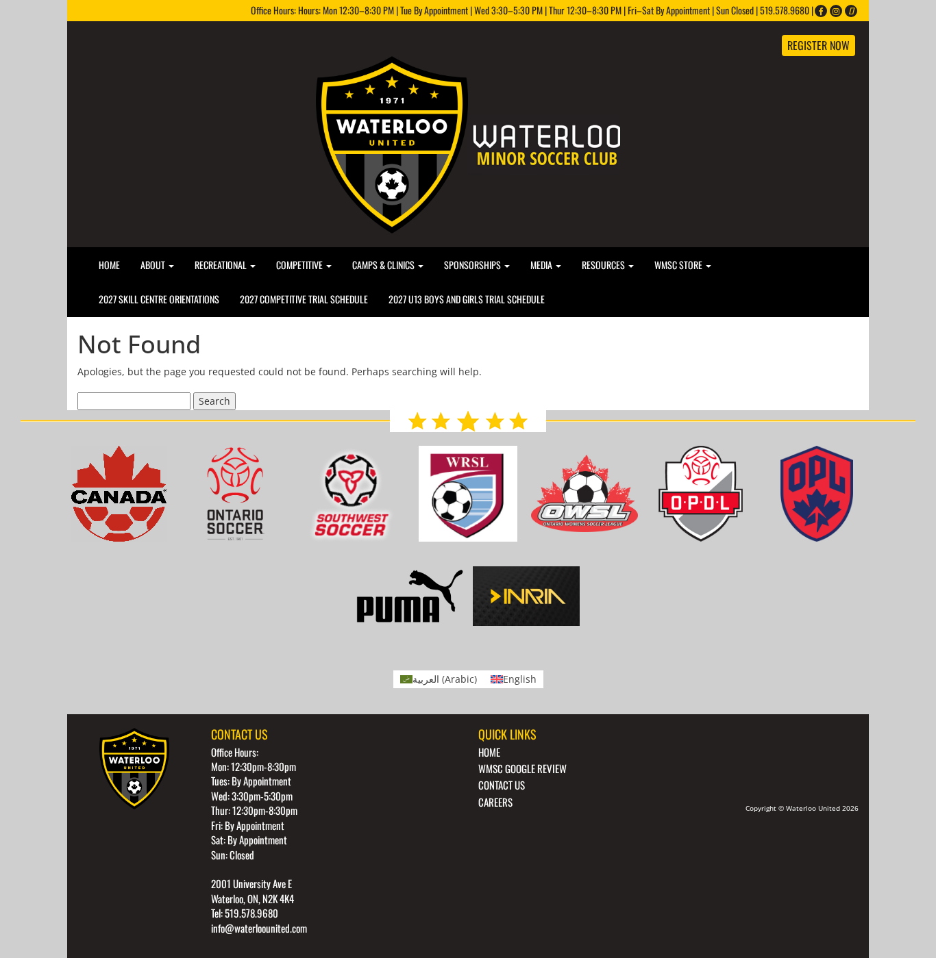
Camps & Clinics (384, 264)
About (153, 264)
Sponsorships (473, 264)
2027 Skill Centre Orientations (159, 299)
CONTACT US (501, 784)
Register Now (818, 45)
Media (542, 264)
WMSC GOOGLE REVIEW (522, 768)
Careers (495, 801)
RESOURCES (604, 264)
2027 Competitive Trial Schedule (304, 299)
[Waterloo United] (468, 143)
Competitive (300, 264)
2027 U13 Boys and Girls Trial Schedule (467, 299)
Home (109, 264)
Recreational (222, 264)
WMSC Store (679, 264)
